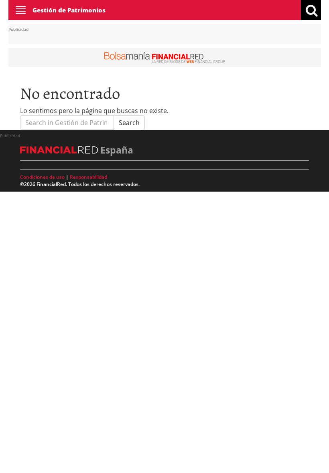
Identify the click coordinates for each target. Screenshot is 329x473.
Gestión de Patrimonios (69, 10)
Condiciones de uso (42, 177)
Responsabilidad (88, 177)
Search (129, 122)
